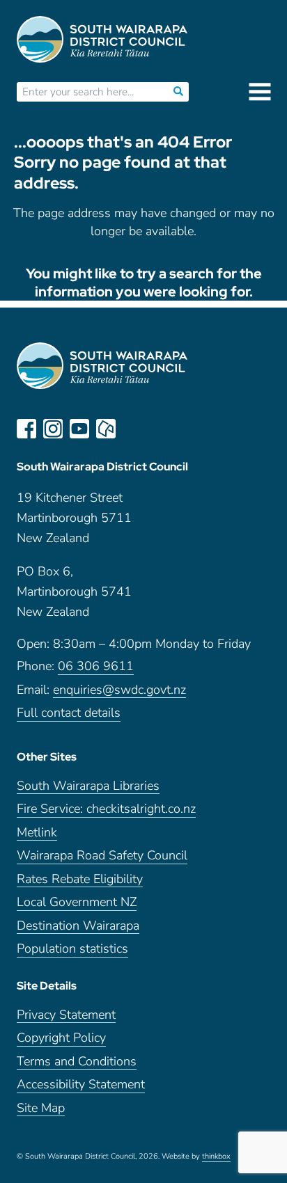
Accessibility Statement (81, 1085)
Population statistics (72, 949)
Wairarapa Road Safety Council (102, 856)
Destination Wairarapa (78, 926)
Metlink (37, 833)
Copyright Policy (61, 1038)
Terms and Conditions (77, 1062)
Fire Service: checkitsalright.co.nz (106, 809)
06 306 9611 (96, 666)
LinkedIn (132, 428)
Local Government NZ (77, 902)
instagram (53, 428)
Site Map (41, 1108)
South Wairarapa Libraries (88, 786)
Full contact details (69, 713)
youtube (79, 428)
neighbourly (106, 428)
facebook (26, 428)
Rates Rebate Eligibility (80, 879)
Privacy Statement (66, 1015)
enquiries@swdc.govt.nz (119, 690)
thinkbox (216, 1156)
